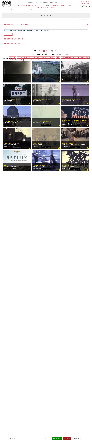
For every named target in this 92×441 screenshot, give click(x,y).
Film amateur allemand (40, 99)
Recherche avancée (46, 43)
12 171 (85, 4)
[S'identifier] (85, 2)
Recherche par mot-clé (46, 39)
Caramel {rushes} (67, 143)
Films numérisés (30, 54)
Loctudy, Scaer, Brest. (69, 99)
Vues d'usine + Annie (10, 143)
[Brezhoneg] (89, 2)
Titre (6, 30)
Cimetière (36, 143)
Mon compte (50, 7)
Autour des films (57, 5)
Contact (40, 7)
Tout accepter (56, 438)
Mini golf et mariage (10, 77)
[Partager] (87, 2)
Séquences (31, 30)
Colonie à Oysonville (39, 165)
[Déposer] (83, 2)
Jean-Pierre (36, 77)
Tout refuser (67, 438)
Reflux (6, 165)
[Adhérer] (81, 2)
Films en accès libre (42, 54)
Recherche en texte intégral (46, 24)
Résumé (13, 30)
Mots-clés (39, 30)
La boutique (70, 5)
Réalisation (22, 30)
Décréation (65, 165)
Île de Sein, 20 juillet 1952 (11, 121)
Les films (45, 5)
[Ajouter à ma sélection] (29, 81)
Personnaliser (77, 438)
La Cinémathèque (24, 5)
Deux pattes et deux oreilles (42, 121)
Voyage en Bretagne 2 (10, 99)
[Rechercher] (63, 2)
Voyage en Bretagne (68, 77)
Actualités (36, 5)
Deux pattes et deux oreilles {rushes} (74, 120)
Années (47, 30)
